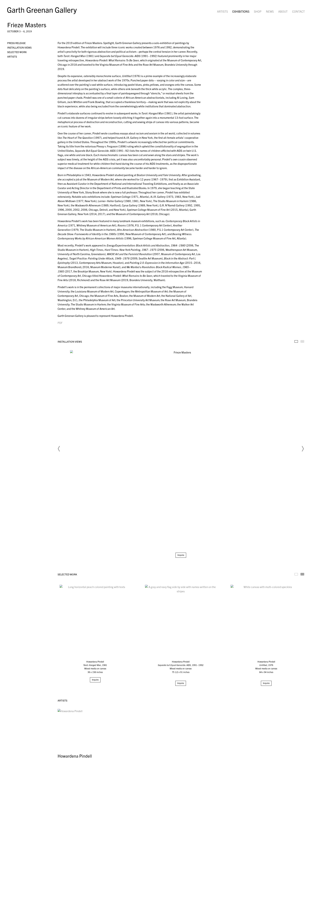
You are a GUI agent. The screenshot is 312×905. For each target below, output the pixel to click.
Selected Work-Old (296, 574)
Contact (298, 11)
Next (302, 449)
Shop (257, 11)
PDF (60, 322)
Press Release (16, 43)
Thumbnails (302, 341)
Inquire (180, 555)
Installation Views (19, 47)
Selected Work (17, 52)
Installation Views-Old (296, 341)
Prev (59, 449)
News (270, 11)
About (283, 11)
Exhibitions (240, 11)
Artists (222, 11)
